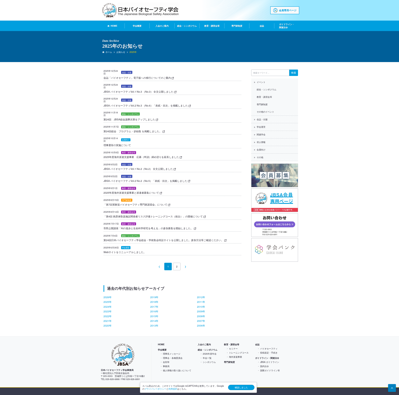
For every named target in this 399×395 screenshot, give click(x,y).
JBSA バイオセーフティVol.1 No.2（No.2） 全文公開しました (138, 169)
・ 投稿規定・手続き (267, 352)
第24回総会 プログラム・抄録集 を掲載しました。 (132, 131)
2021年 (107, 321)
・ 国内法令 (263, 366)
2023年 (107, 311)
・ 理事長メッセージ (170, 353)
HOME (114, 25)
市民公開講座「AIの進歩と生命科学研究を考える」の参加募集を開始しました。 (148, 228)
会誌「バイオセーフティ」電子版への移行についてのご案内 (137, 78)
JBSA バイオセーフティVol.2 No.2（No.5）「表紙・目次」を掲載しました (145, 181)
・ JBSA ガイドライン (268, 361)
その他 (260, 157)
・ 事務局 (164, 366)
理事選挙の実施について (118, 145)
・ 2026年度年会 (208, 353)
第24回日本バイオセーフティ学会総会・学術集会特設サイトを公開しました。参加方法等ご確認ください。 (163, 240)
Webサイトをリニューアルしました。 (124, 252)
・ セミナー (232, 348)
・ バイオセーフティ (267, 348)
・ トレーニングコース (237, 352)
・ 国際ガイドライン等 (268, 370)
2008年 (201, 316)
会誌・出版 (262, 119)
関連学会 (261, 134)
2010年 (201, 306)
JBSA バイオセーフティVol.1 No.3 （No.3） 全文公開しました (138, 91)
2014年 (154, 321)
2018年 (154, 302)
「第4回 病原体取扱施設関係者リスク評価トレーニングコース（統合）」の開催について (153, 216)
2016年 (154, 311)
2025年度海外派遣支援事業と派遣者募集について (131, 192)
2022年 (107, 316)
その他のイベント (265, 111)
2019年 (154, 297)
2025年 (107, 302)
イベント (261, 82)
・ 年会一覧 (206, 357)
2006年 (201, 325)
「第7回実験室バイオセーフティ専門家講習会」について (135, 204)
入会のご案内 (162, 25)
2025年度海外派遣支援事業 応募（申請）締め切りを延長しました (141, 157)
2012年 (201, 297)
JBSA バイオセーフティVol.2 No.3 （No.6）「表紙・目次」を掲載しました (145, 105)
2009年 (201, 311)
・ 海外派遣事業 (234, 356)
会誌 (262, 25)
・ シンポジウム (208, 361)
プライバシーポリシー (155, 388)
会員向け (261, 149)
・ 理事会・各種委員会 (171, 357)
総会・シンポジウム (187, 25)
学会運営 (261, 126)
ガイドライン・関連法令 (286, 26)
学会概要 (137, 25)
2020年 (107, 325)
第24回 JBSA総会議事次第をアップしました (129, 119)
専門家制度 (236, 25)
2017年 (154, 306)
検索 (293, 72)
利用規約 (172, 388)
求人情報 (261, 142)
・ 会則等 (164, 361)
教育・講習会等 (212, 25)
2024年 (107, 306)
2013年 (154, 325)
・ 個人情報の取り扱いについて (175, 370)
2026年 (107, 297)
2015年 (154, 316)
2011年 (201, 302)
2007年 (201, 321)
